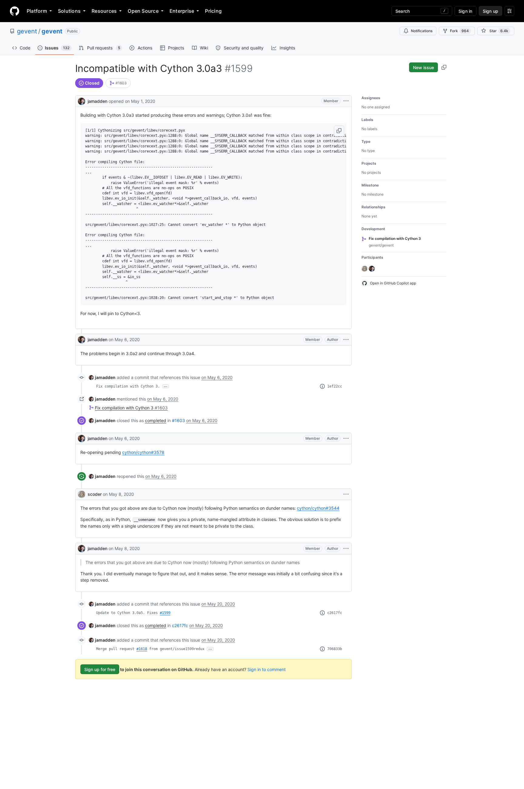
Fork (459, 31)
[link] (118, 83)
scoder (95, 494)
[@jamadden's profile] (81, 100)
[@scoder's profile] (81, 494)
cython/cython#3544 (318, 508)
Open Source (143, 11)
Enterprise (182, 11)
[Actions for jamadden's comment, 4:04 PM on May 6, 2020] (346, 438)
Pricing (213, 11)
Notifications (421, 31)
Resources (104, 11)
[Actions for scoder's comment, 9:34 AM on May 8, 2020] (346, 494)
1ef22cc (334, 386)
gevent (27, 31)
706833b (334, 649)
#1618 (141, 649)
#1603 (178, 420)
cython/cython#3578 (143, 452)
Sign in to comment (266, 669)
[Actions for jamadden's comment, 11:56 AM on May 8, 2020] (346, 548)
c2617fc (334, 613)
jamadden (97, 101)
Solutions (69, 11)
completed (155, 420)
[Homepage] (14, 11)
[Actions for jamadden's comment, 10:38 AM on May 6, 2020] (346, 339)
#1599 (165, 613)
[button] (339, 131)
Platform (37, 11)
